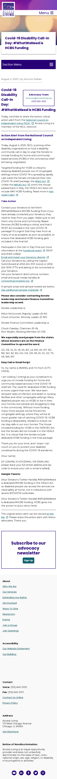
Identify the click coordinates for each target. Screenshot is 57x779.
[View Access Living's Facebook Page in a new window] (28, 773)
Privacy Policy (10, 703)
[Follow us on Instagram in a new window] (43, 773)
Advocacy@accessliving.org (39, 98)
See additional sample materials (20, 290)
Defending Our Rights (15, 597)
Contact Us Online (13, 697)
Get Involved (10, 603)
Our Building (10, 654)
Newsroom (9, 614)
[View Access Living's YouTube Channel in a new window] (14, 773)
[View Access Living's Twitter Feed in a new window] (35, 773)
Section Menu (12, 64)
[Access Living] (8, 15)
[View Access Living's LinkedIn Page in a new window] (21, 773)
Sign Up (28, 560)
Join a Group (10, 625)
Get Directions (11, 731)
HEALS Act (40, 181)
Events (6, 619)
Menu (44, 12)
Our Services (10, 591)
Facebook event (32, 250)
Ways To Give (10, 608)
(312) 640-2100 (38, 101)
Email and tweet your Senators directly (23, 257)
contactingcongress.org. (15, 281)
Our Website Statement (16, 648)
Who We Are (9, 586)
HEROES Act (20, 184)
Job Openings (11, 630)
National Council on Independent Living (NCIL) (24, 121)
